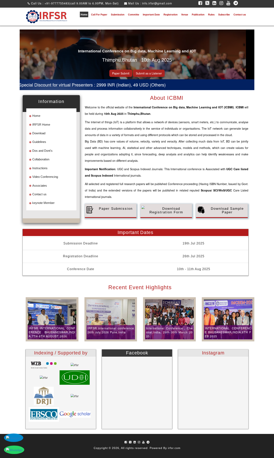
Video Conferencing (45, 176)
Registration (170, 14)
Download (38, 133)
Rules (211, 14)
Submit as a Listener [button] (149, 73)
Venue (184, 14)
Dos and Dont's (42, 150)
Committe (133, 14)
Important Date (151, 14)
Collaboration (40, 159)
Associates (39, 185)
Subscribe (224, 14)
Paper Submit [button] (120, 73)
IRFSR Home (41, 124)
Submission (117, 14)
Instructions (40, 168)
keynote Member (43, 203)
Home (84, 14)
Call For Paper (99, 14)
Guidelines (39, 142)
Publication (198, 14)
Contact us (239, 14)
